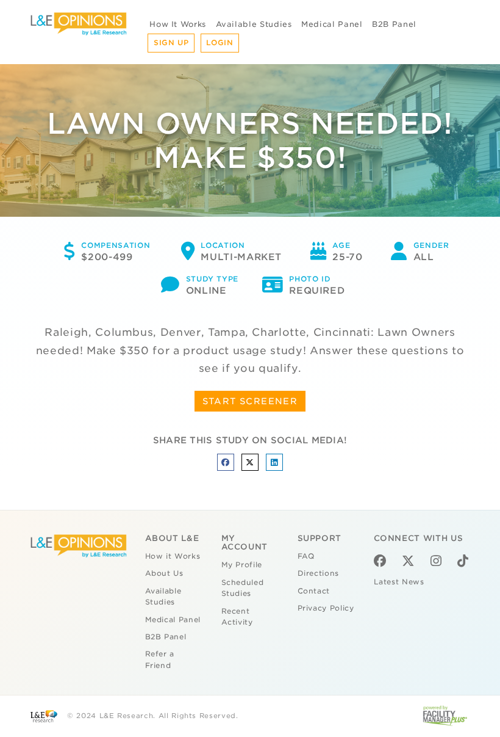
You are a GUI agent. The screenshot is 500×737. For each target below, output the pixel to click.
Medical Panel (331, 24)
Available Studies (254, 24)
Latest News (399, 582)
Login (219, 42)
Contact (314, 591)
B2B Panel (394, 24)
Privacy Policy (326, 608)
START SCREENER (250, 401)
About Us (164, 573)
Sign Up (171, 42)
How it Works (173, 556)
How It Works (177, 24)
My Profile (242, 565)
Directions (319, 573)
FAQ (306, 556)
